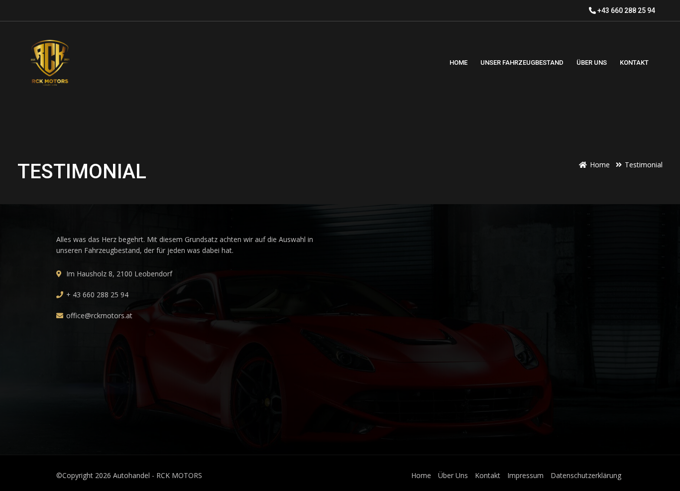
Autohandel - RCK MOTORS (157, 475)
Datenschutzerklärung (586, 475)
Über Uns (453, 475)
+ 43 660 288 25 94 (97, 294)
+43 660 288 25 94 (625, 10)
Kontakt (487, 475)
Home (421, 475)
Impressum (525, 475)
